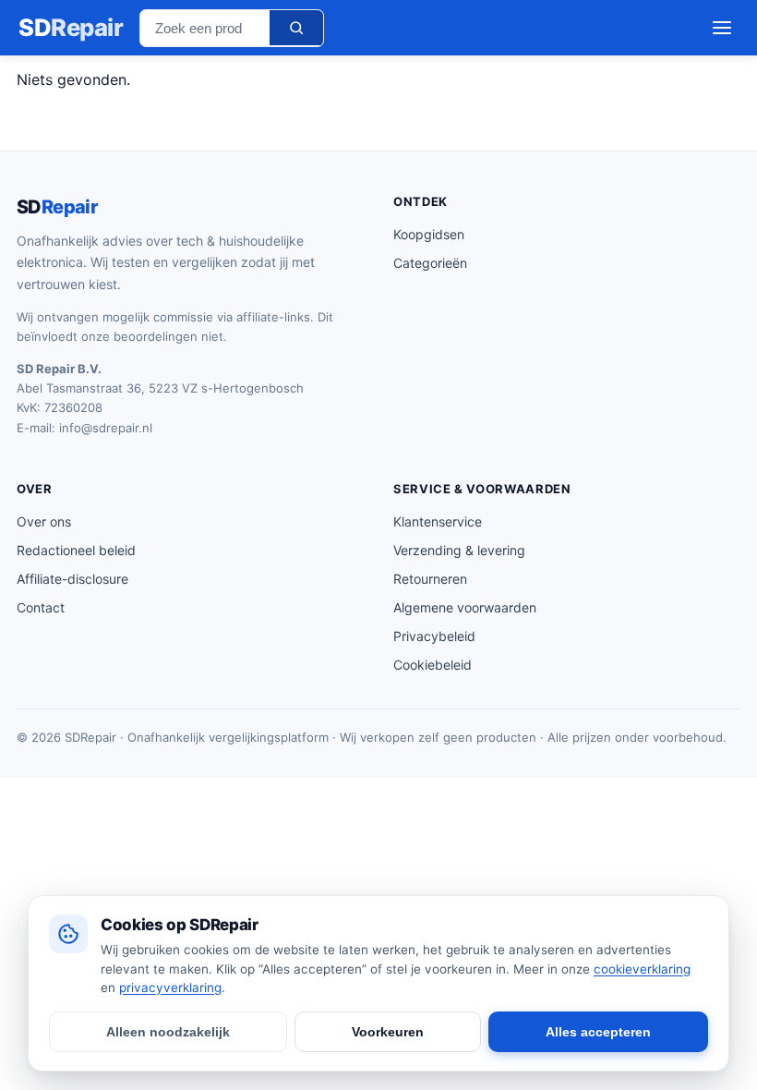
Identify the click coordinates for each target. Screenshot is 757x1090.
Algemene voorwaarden (464, 607)
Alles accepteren (598, 1031)
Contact (41, 607)
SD (70, 28)
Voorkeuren (388, 1031)
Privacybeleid (434, 636)
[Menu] (722, 27)
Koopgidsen (428, 234)
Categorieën (430, 263)
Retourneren (430, 579)
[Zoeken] (296, 27)
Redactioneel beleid (76, 550)
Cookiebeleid (432, 664)
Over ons (44, 521)
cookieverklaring (642, 969)
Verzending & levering (459, 550)
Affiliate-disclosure (72, 579)
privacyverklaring (170, 987)
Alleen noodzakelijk (168, 1031)
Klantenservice (437, 521)
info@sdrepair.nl (105, 427)
